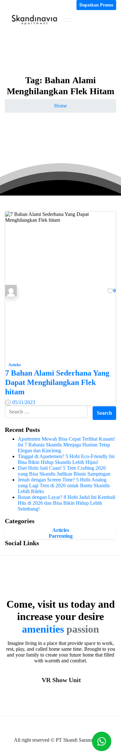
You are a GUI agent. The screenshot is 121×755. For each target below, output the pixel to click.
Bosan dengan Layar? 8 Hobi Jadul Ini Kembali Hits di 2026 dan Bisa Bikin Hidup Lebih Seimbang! (66, 503)
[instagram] (17, 5)
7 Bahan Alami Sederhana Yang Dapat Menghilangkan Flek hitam (57, 382)
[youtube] (12, 5)
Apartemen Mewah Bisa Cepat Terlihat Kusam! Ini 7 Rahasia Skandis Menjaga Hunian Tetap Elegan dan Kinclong (66, 444)
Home (60, 105)
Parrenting (61, 536)
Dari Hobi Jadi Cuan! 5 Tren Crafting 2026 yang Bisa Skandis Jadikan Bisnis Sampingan (64, 471)
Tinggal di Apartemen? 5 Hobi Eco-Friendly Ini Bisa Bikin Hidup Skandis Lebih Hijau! (66, 459)
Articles (60, 530)
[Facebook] (7, 5)
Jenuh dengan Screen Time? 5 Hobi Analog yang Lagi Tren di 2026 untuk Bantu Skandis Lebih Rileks (64, 485)
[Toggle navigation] (68, 20)
